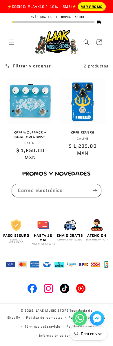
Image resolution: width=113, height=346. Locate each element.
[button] (11, 42)
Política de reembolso (44, 317)
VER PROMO (92, 6)
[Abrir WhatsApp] (79, 318)
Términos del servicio (42, 326)
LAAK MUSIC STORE (52, 310)
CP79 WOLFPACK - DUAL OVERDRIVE (30, 135)
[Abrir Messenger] (97, 318)
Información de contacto (59, 335)
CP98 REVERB (83, 132)
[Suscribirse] (94, 190)
